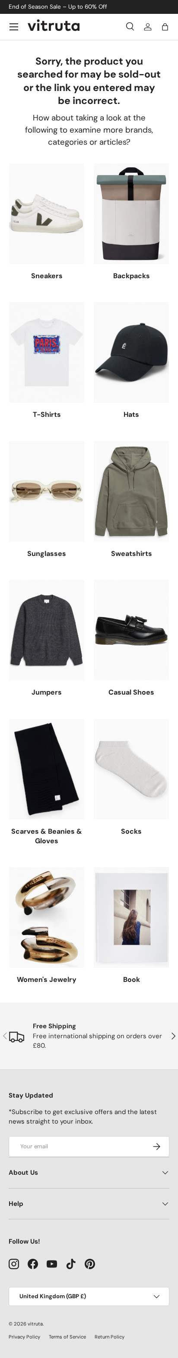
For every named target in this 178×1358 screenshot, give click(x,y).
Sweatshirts (131, 553)
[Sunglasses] (46, 491)
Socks (131, 831)
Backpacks (131, 275)
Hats (131, 414)
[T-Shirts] (46, 352)
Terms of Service (67, 1337)
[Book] (131, 917)
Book (131, 979)
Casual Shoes (131, 692)
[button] (165, 26)
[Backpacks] (131, 213)
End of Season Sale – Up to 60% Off (58, 6)
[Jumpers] (46, 630)
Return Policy (109, 1337)
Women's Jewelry (46, 979)
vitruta (35, 1324)
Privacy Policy (24, 1337)
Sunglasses (46, 553)
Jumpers (47, 692)
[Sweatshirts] (131, 491)
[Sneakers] (46, 213)
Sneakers (47, 275)
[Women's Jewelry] (46, 917)
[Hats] (131, 352)
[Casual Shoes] (131, 630)
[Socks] (131, 769)
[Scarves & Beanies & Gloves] (46, 769)
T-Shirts (47, 414)
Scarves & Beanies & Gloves (46, 836)
